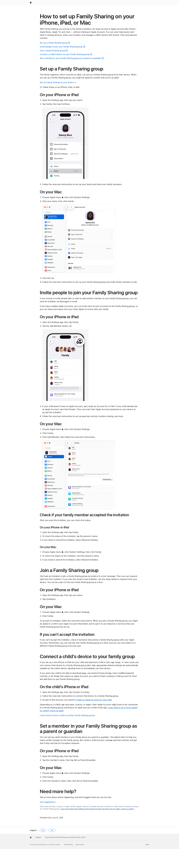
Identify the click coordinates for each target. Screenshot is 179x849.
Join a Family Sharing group (52, 50)
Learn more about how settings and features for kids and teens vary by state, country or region (97, 809)
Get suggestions (47, 802)
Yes (43, 830)
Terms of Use (79, 844)
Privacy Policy (68, 844)
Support (38, 837)
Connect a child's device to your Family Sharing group (65, 54)
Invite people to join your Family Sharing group (61, 46)
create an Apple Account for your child (94, 700)
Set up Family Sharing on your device (57, 82)
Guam (147, 844)
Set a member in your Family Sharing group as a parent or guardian (70, 58)
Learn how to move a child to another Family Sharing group (67, 715)
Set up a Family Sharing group (53, 43)
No (52, 830)
